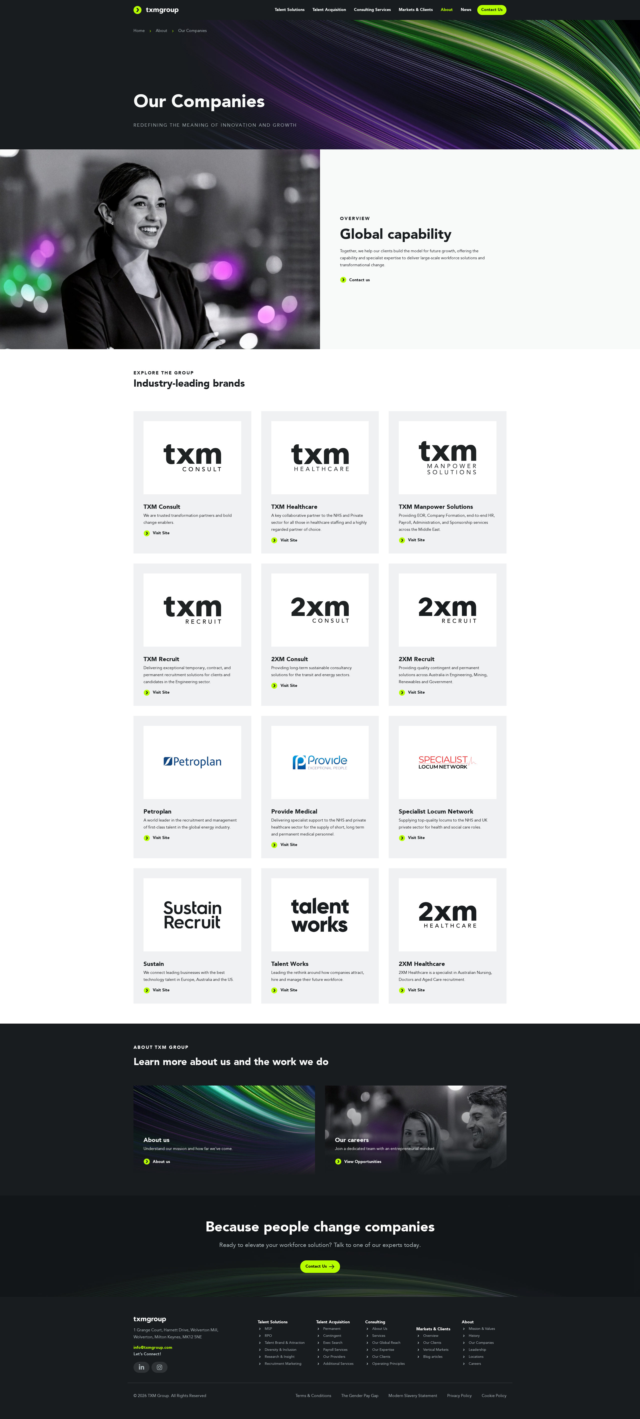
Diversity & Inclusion (280, 1350)
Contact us (359, 280)
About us (161, 1162)
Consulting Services (372, 10)
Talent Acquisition (329, 10)
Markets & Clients (416, 10)
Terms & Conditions (313, 1396)
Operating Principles (388, 1364)
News (466, 10)
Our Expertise (383, 1350)
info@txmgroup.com (153, 1348)
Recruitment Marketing (283, 1364)
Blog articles (432, 1357)
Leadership (477, 1350)
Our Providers (334, 1357)
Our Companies (481, 1343)
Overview (430, 1336)
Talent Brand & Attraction (285, 1343)
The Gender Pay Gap (359, 1396)
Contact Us (316, 1267)
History (474, 1336)
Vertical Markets (435, 1350)
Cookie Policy (494, 1396)
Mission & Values (482, 1329)
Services (378, 1336)
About (447, 10)
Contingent (332, 1336)
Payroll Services (335, 1350)
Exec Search (332, 1343)
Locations (476, 1357)
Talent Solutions (289, 10)
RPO (268, 1336)
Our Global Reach (386, 1343)
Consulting (375, 1322)
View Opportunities (362, 1162)
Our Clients (381, 1357)
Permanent (331, 1329)
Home (139, 31)
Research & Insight (279, 1357)
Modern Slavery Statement (412, 1396)
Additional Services (338, 1364)
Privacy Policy (459, 1396)
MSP (268, 1329)
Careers (475, 1364)
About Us (379, 1329)
